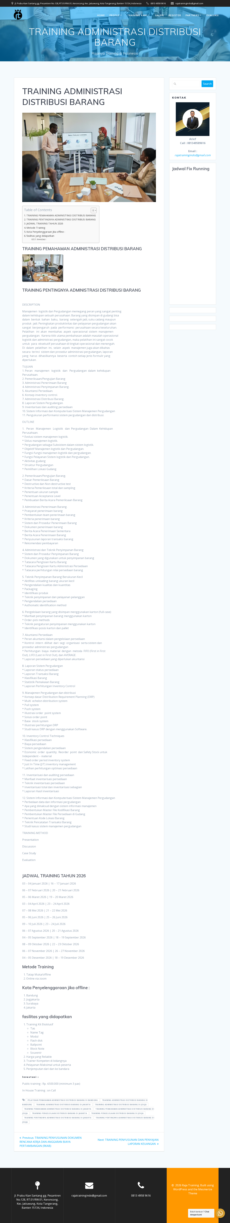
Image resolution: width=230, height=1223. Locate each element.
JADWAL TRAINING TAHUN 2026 (44, 223)
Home (101, 15)
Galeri (159, 15)
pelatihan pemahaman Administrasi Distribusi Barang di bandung (63, 1100)
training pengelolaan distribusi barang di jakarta (59, 1113)
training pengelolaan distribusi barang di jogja (117, 1113)
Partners (192, 15)
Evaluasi (213, 15)
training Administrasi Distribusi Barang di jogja (120, 1104)
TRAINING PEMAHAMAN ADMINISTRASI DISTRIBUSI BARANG (61, 215)
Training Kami (137, 15)
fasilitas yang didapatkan (40, 235)
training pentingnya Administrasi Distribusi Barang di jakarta (57, 1118)
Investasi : (41, 239)
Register (175, 15)
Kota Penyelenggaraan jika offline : (45, 231)
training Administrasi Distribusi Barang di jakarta (63, 1104)
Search (207, 84)
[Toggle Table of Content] (92, 210)
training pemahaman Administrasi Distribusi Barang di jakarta (57, 1109)
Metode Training (35, 227)
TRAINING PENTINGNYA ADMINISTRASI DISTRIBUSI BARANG (61, 219)
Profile (114, 15)
